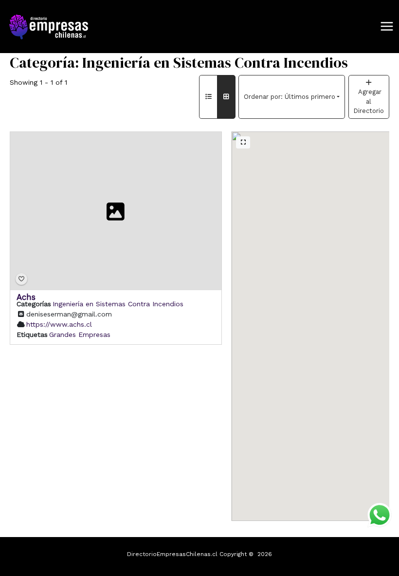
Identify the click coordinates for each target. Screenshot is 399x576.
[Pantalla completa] (243, 142)
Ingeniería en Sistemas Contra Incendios (118, 303)
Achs (26, 296)
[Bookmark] (21, 279)
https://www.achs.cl (59, 324)
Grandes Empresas (79, 334)
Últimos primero (289, 96)
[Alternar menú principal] (387, 27)
